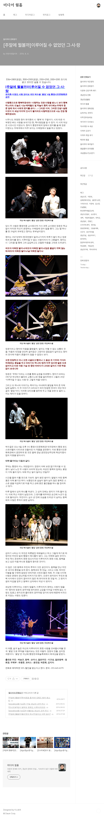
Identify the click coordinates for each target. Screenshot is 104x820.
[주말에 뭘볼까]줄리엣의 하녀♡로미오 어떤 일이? (29, 714)
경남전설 (83, 235)
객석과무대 (93, 250)
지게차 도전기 (85, 131)
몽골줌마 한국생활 (87, 149)
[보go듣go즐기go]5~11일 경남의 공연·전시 (26, 704)
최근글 (82, 175)
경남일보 (83, 221)
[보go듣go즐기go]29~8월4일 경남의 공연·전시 (28, 710)
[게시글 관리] (17, 679)
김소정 (97, 204)
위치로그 (46, 15)
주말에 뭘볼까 (89, 218)
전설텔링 (83, 207)
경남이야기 (91, 235)
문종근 (90, 221)
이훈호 (90, 197)
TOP (98, 811)
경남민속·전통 (85, 95)
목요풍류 (83, 246)
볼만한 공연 (96, 200)
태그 (15, 15)
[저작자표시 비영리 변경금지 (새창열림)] (35, 679)
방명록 (61, 15)
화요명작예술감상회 (87, 211)
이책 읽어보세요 (86, 117)
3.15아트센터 (85, 225)
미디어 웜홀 (12, 5)
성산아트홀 (90, 232)
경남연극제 (84, 250)
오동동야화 (94, 228)
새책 (81, 218)
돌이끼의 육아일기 (87, 144)
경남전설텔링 (85, 99)
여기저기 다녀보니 (87, 122)
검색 (92, 5)
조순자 (82, 232)
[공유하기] (13, 679)
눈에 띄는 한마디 (86, 113)
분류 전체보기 (85, 77)
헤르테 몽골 (84, 140)
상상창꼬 (94, 214)
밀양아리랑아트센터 (87, 242)
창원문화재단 (84, 228)
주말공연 (91, 246)
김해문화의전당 (85, 200)
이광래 (91, 204)
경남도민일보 (84, 214)
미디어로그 (30, 15)
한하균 (98, 218)
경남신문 (83, 197)
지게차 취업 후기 (86, 135)
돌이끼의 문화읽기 (16, 693)
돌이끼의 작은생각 (87, 82)
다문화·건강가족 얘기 (88, 91)
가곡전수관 (84, 204)
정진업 (93, 225)
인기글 (90, 175)
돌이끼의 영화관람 (87, 108)
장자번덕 (83, 239)
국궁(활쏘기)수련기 (87, 153)
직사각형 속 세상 (86, 126)
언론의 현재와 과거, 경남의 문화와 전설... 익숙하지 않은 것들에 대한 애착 (32, 770)
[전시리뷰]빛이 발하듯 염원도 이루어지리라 (26, 707)
